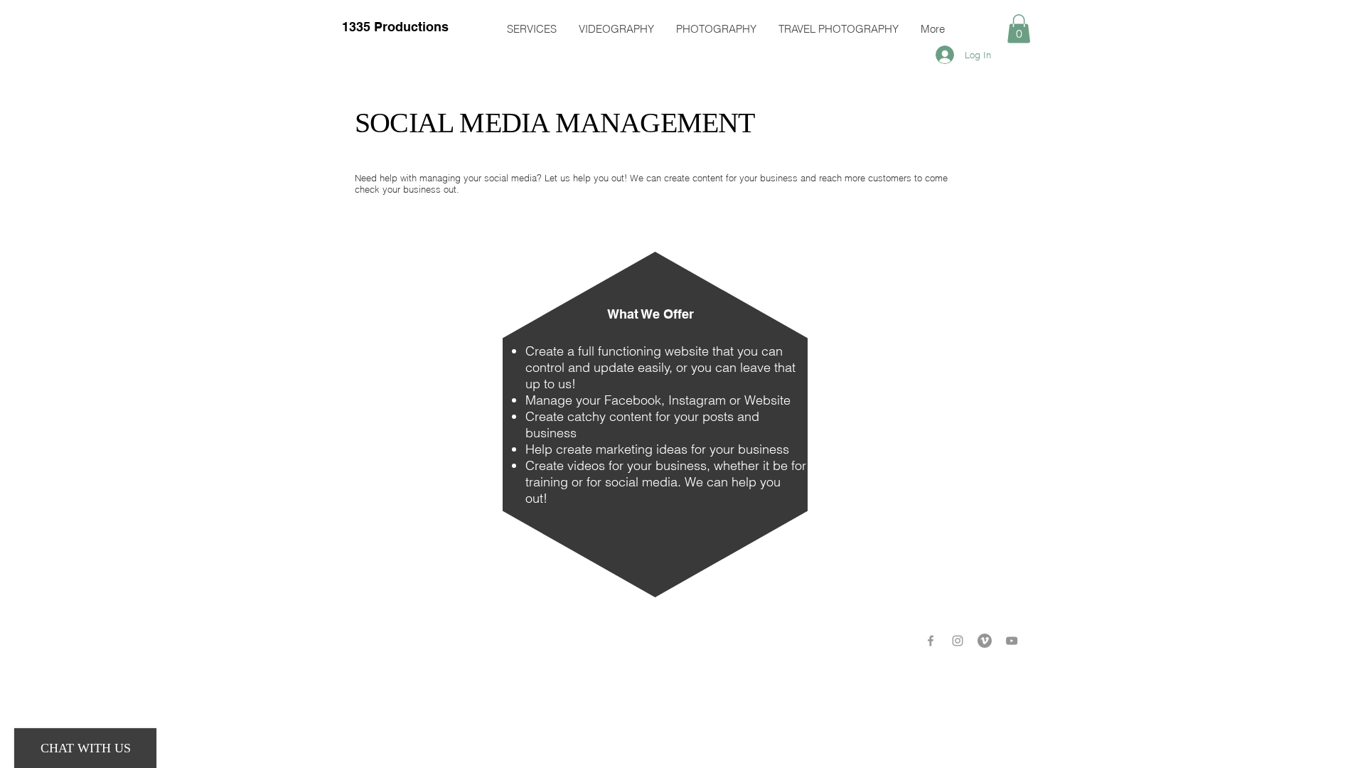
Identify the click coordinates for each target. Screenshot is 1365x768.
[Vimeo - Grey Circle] (985, 641)
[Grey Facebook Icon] (931, 641)
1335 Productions (395, 26)
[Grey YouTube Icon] (1012, 641)
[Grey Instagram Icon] (958, 641)
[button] (1019, 28)
